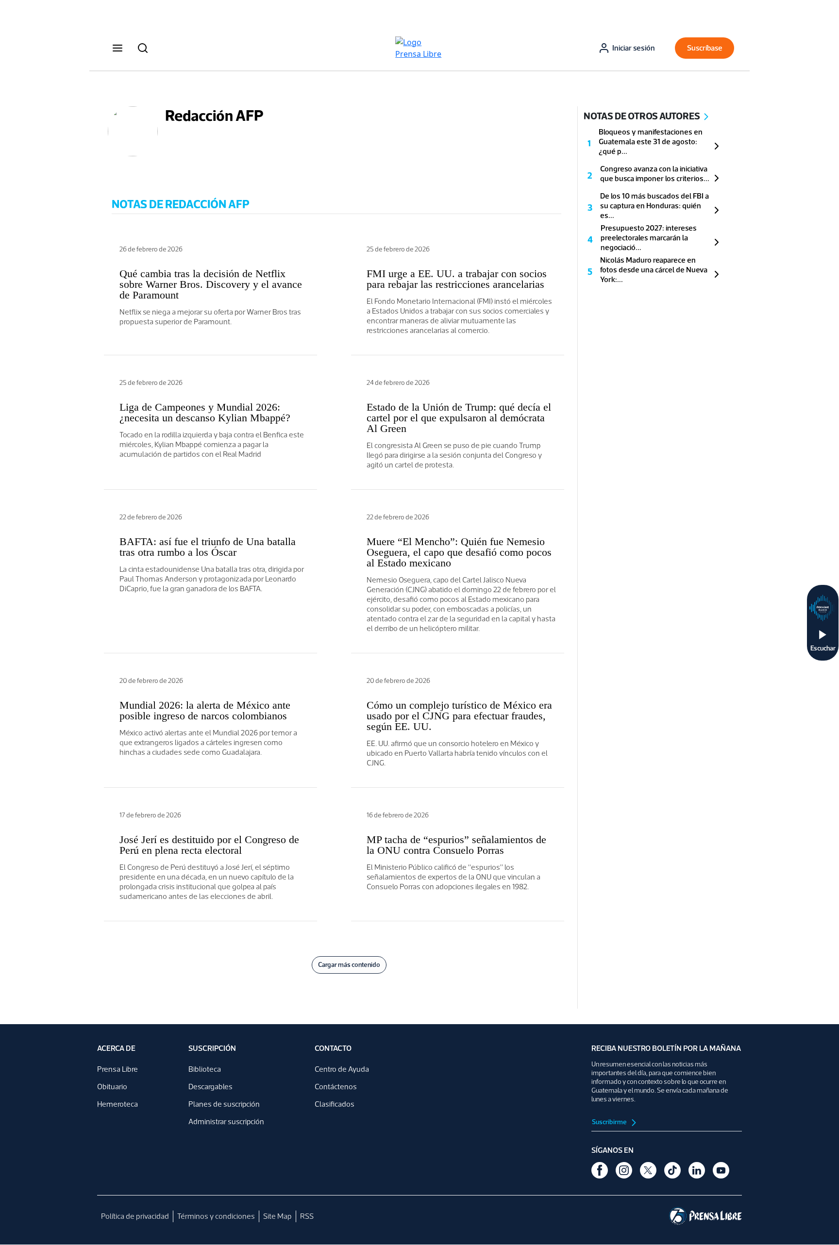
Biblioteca (204, 1069)
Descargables (210, 1086)
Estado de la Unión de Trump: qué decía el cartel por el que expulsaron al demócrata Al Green (459, 417)
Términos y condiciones (216, 1216)
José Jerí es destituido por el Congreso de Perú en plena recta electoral (209, 844)
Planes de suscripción (224, 1104)
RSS (307, 1216)
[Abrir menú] (117, 48)
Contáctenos (336, 1086)
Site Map (277, 1216)
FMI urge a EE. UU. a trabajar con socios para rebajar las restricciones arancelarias (457, 278)
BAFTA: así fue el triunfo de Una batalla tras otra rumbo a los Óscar (207, 546)
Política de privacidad (135, 1216)
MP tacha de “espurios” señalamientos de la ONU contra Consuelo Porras (456, 844)
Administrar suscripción (226, 1121)
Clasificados (334, 1104)
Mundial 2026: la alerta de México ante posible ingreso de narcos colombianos (204, 710)
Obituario (112, 1086)
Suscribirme (610, 1122)
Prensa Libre (117, 1069)
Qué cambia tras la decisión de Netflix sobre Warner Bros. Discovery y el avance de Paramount (210, 284)
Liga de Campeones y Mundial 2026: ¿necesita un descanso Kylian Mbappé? (204, 412)
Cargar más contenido (349, 965)
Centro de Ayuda (342, 1069)
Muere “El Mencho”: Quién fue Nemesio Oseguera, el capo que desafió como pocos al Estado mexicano (459, 552)
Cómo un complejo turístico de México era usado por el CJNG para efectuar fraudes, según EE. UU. (459, 715)
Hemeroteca (117, 1104)
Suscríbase (704, 47)
